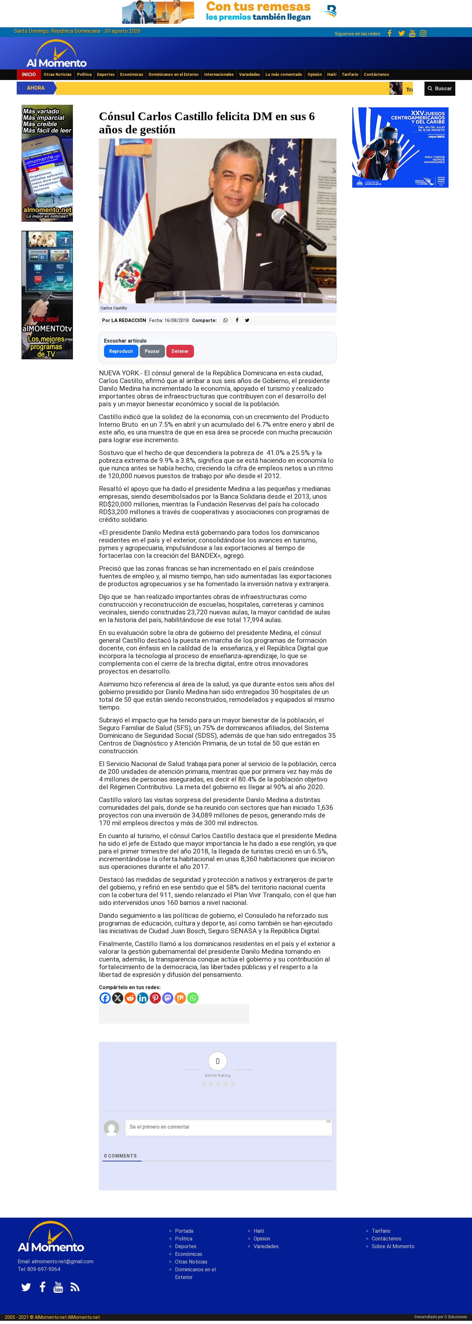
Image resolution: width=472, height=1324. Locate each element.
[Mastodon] (167, 998)
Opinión (315, 74)
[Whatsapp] (192, 998)
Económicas (131, 74)
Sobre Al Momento (393, 1246)
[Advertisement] (174, 1014)
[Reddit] (130, 998)
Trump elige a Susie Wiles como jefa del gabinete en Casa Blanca (388, 90)
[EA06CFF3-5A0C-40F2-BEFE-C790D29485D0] (47, 294)
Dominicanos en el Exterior (174, 74)
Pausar (152, 351)
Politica (183, 1239)
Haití (331, 74)
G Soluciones (455, 1317)
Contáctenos (376, 74)
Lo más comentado (284, 74)
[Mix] (180, 998)
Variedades (249, 74)
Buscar (443, 88)
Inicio (29, 74)
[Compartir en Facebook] (234, 320)
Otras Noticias (58, 74)
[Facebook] (105, 998)
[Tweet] (244, 320)
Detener (180, 351)
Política (84, 74)
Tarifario (350, 74)
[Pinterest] (155, 998)
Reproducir (121, 351)
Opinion (262, 1239)
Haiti (259, 1231)
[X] (117, 998)
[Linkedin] (142, 998)
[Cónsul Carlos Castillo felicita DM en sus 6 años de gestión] (218, 221)
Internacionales (219, 74)
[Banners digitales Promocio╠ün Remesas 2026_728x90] (236, 11)
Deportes (106, 74)
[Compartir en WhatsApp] (223, 320)
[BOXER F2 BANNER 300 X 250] (400, 147)
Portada (184, 1231)
